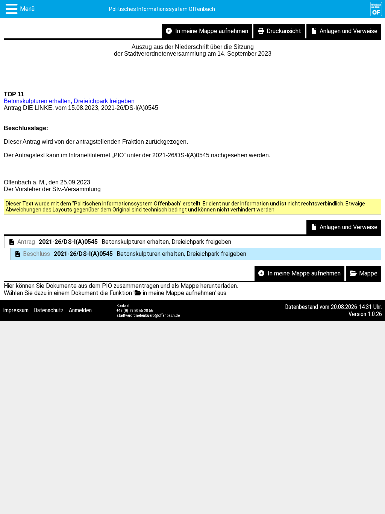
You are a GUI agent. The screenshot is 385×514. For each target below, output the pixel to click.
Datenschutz (49, 310)
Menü (27, 8)
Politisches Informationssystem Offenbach (162, 9)
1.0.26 (375, 314)
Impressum (16, 310)
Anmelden (80, 310)
